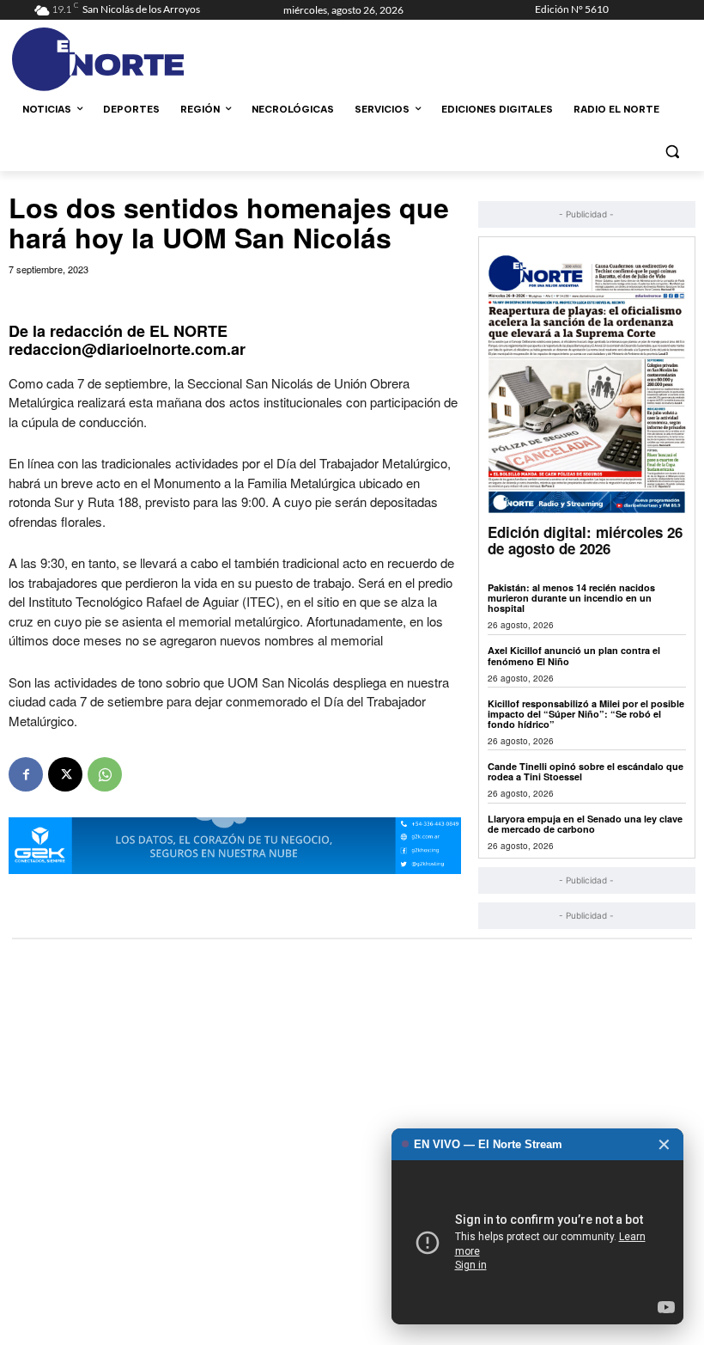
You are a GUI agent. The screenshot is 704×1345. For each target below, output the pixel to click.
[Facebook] (26, 774)
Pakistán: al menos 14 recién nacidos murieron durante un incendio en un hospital (571, 597)
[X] (65, 774)
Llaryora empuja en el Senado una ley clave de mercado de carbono (585, 823)
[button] (672, 151)
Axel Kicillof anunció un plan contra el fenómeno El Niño (574, 655)
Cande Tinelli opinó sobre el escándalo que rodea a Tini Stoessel (585, 771)
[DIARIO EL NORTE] (151, 59)
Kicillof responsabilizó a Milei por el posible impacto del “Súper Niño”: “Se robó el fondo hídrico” (586, 714)
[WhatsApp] (105, 774)
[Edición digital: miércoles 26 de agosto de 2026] (587, 383)
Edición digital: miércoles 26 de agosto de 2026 (585, 540)
